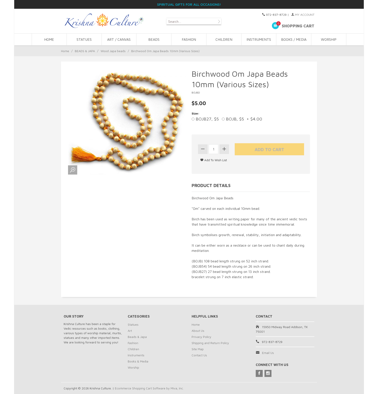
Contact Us (199, 355)
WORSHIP (328, 39)
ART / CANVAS (119, 39)
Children (133, 349)
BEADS (153, 39)
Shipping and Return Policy (210, 343)
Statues (133, 324)
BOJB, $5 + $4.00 (243, 118)
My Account (304, 14)
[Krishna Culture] (103, 20)
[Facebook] (259, 373)
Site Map (198, 349)
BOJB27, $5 (206, 118)
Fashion (133, 343)
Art (130, 330)
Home (49, 39)
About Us (198, 330)
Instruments (136, 355)
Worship (133, 367)
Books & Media (138, 361)
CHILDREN (223, 39)
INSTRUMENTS (259, 39)
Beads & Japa (137, 337)
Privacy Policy (201, 337)
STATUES (84, 39)
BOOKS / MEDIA (293, 39)
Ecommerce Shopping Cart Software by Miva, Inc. (149, 388)
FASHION (189, 39)
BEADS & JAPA (85, 51)
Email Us (268, 353)
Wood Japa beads (113, 51)
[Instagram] (267, 373)
